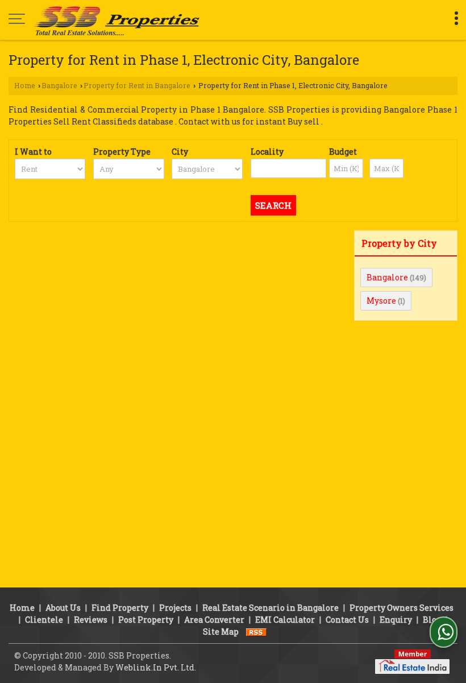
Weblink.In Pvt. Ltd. (155, 667)
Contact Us (347, 619)
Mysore (381, 300)
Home (24, 85)
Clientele (44, 619)
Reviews (90, 619)
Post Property (145, 619)
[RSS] (256, 631)
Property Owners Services (401, 607)
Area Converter (214, 619)
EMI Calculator (285, 619)
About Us (63, 607)
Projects (175, 607)
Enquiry (396, 619)
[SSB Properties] (116, 20)
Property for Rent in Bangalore (137, 85)
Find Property (119, 607)
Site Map (221, 631)
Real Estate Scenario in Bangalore (270, 607)
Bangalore (59, 85)
